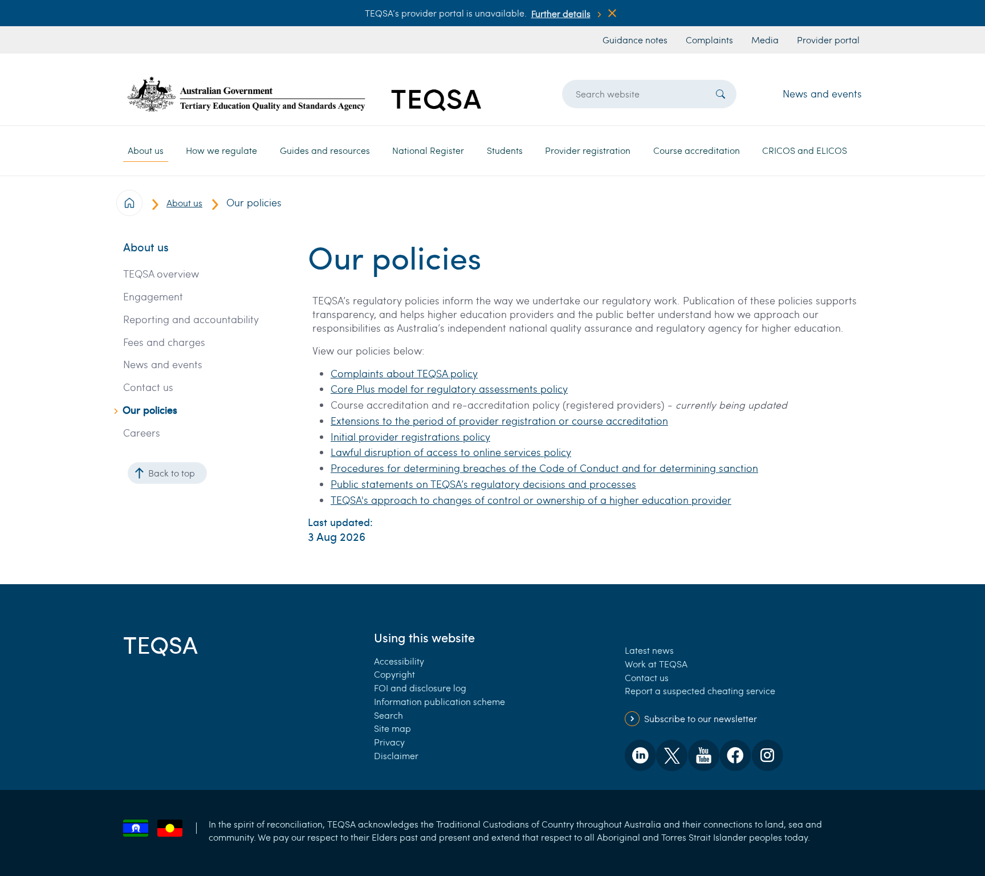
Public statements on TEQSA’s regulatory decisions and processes (483, 484)
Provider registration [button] (587, 150)
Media (765, 40)
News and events (822, 93)
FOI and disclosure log (420, 688)
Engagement (153, 296)
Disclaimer (396, 755)
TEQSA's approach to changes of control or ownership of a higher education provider (531, 500)
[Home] (304, 93)
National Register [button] (428, 150)
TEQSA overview (161, 273)
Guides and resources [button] (325, 150)
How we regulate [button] (221, 150)
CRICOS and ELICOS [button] (804, 150)
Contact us (148, 387)
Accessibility (399, 661)
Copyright (394, 674)
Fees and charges (164, 342)
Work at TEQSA (656, 664)
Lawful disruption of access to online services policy (451, 452)
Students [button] (505, 150)
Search (388, 715)
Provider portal (828, 40)
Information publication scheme (439, 701)
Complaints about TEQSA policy (404, 373)
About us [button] (146, 150)
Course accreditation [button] (696, 150)
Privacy (389, 742)
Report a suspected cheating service (700, 690)
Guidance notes (635, 40)
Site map (392, 728)
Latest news (649, 650)
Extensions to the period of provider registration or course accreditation (499, 420)
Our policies (150, 410)
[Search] (720, 94)
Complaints (709, 40)
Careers (141, 432)
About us (184, 203)
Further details (561, 13)
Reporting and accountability (191, 319)
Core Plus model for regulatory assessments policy (449, 389)
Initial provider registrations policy (410, 436)
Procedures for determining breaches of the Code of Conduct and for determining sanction (544, 468)
